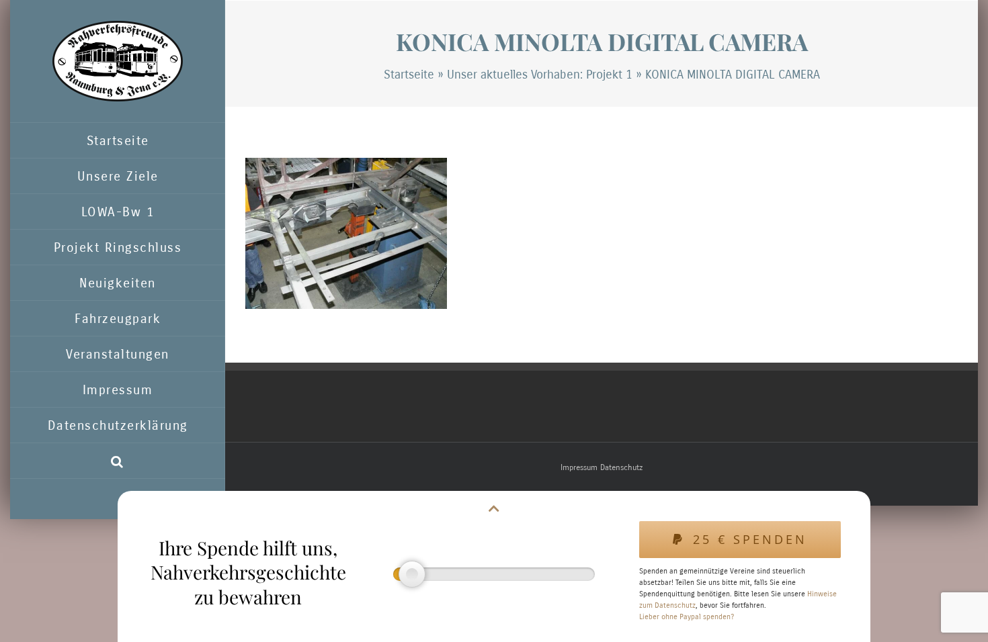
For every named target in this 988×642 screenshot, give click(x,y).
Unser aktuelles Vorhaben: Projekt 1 (539, 74)
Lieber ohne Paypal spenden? (686, 616)
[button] (117, 461)
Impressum (579, 467)
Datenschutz (621, 467)
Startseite (409, 74)
